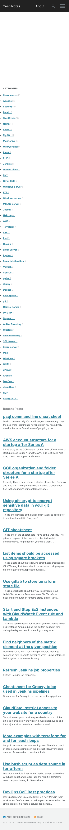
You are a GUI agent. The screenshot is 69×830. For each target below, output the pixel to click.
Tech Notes (11, 6)
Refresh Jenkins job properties (31, 670)
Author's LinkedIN (18, 816)
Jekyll (39, 822)
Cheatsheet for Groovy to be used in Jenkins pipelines (29, 689)
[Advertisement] (34, 48)
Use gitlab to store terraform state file (29, 583)
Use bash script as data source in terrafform (34, 766)
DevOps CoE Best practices (29, 792)
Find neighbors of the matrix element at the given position (30, 644)
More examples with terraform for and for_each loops (34, 738)
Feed (39, 816)
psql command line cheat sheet (32, 416)
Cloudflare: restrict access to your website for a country (30, 710)
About (40, 6)
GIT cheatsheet (17, 530)
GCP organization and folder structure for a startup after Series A (29, 472)
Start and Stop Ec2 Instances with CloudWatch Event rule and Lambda (33, 614)
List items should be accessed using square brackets (31, 555)
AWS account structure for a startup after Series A (29, 442)
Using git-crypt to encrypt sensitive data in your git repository (27, 505)
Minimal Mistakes (53, 822)
